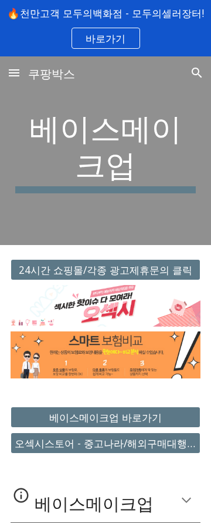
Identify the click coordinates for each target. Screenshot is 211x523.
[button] (14, 72)
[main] (105, 150)
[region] (105, 28)
